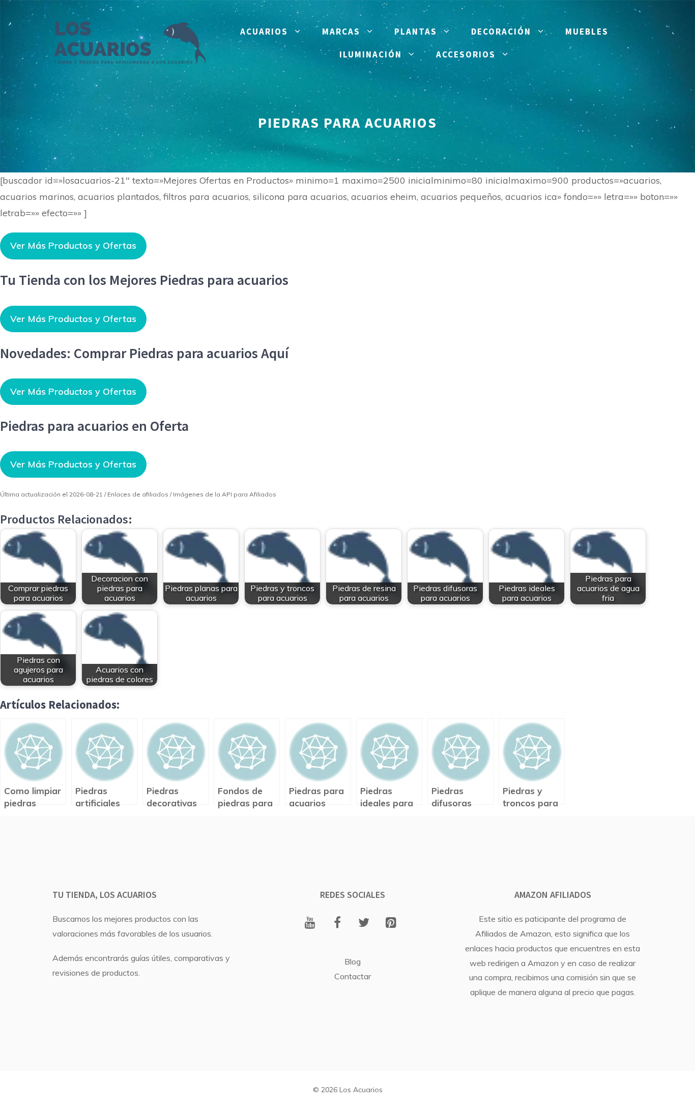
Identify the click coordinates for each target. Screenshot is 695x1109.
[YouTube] (310, 923)
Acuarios (264, 31)
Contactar (352, 976)
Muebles (587, 31)
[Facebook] (337, 923)
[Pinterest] (391, 923)
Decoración (501, 31)
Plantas (415, 31)
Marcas (341, 31)
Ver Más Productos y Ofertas (73, 245)
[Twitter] (364, 923)
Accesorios (466, 54)
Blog (352, 961)
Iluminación (370, 54)
